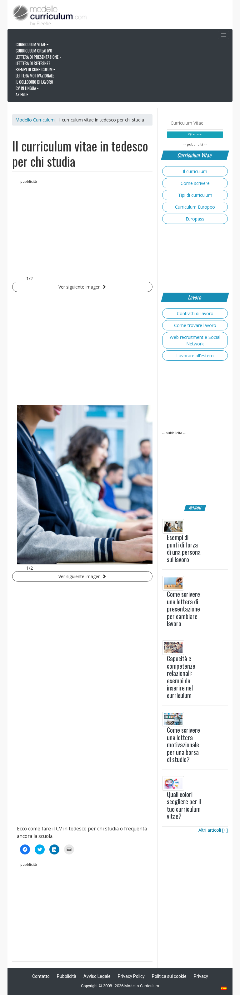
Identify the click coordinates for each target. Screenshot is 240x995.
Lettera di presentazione (37, 57)
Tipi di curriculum (195, 195)
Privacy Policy (131, 976)
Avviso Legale (97, 976)
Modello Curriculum (35, 120)
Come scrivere (195, 183)
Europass (195, 219)
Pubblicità (66, 976)
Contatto (41, 976)
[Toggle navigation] (223, 35)
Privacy (201, 976)
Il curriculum (195, 171)
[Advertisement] (82, 228)
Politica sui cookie (169, 976)
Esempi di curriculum (34, 69)
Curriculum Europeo (195, 207)
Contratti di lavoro (195, 313)
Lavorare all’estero (195, 356)
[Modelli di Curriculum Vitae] (224, 989)
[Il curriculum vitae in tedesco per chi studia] (82, 484)
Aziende (22, 94)
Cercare (196, 134)
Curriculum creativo (34, 50)
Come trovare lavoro (195, 325)
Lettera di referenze (33, 63)
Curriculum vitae (31, 44)
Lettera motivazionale (35, 75)
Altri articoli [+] (213, 830)
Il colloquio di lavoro (34, 82)
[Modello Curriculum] (50, 15)
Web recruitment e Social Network (195, 340)
